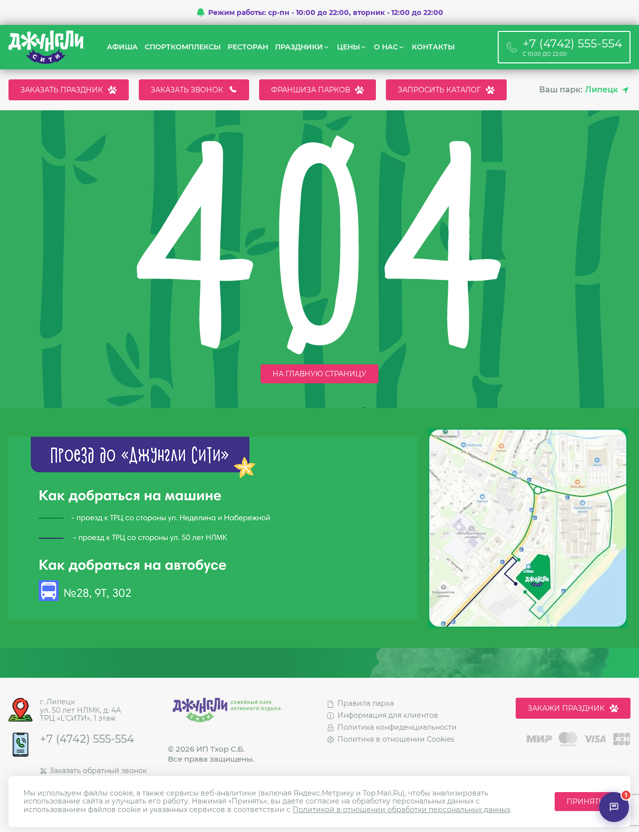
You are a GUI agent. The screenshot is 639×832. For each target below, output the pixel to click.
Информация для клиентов (387, 715)
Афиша (122, 47)
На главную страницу (319, 373)
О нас (386, 47)
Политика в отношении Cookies (395, 739)
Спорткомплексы (183, 47)
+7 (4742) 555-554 (87, 739)
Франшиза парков (310, 89)
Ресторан (248, 47)
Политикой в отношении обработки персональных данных (401, 809)
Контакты (433, 47)
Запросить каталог (439, 89)
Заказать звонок (187, 89)
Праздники (299, 47)
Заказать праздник (61, 89)
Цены (348, 47)
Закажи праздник (566, 708)
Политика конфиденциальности (397, 727)
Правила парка (365, 703)
